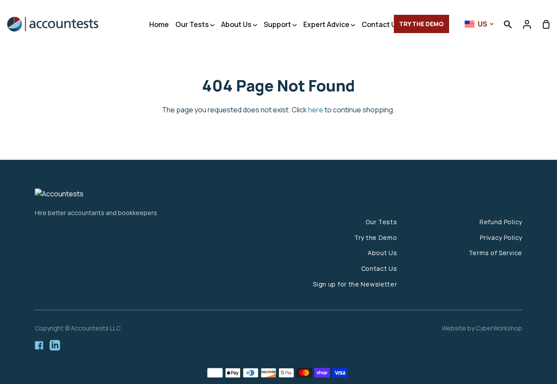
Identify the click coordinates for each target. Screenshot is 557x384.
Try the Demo (375, 237)
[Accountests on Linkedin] (55, 345)
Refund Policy (501, 222)
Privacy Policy (501, 237)
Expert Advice (327, 24)
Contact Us (381, 24)
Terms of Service (495, 253)
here (315, 110)
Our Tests (192, 24)
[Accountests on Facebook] (39, 345)
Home (159, 24)
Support (278, 24)
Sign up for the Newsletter (355, 284)
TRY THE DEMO (421, 24)
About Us (237, 24)
